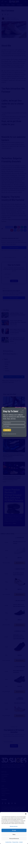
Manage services (13, 826)
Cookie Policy (8, 842)
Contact (21, 842)
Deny (14, 834)
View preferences (14, 838)
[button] (26, 814)
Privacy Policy (15, 842)
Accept (14, 830)
